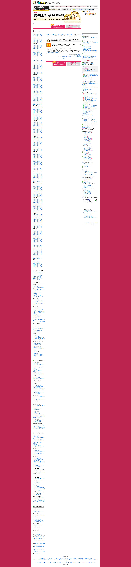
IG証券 (35, 510)
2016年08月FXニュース (37, 188)
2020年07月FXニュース (37, 128)
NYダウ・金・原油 (95, 6)
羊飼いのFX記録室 (87, 48)
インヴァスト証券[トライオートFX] (91, 75)
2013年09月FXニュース (37, 233)
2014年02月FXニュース (37, 226)
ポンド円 (75, 6)
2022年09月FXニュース (37, 94)
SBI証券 (35, 294)
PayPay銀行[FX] (37, 331)
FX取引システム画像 (95, 8)
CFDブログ (66, 10)
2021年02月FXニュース (37, 118)
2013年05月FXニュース (37, 238)
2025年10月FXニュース (37, 47)
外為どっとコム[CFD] (88, 97)
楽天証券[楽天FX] (37, 344)
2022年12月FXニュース (37, 91)
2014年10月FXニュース (37, 217)
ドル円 (57, 6)
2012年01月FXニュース (37, 258)
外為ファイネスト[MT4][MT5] (90, 100)
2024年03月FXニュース (37, 71)
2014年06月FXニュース (37, 221)
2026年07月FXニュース (37, 35)
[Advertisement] (82, 3)
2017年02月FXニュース (37, 180)
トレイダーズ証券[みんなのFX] (89, 70)
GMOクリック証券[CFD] (88, 111)
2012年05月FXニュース (37, 253)
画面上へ (79, 54)
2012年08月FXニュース (37, 250)
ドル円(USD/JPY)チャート (39, 536)
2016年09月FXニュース (37, 187)
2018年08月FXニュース (37, 157)
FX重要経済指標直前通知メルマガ (90, 217)
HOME (47, 34)
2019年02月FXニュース (37, 149)
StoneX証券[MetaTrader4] (38, 392)
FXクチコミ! (85, 562)
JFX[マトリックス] (87, 85)
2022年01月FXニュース (37, 104)
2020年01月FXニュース (37, 135)
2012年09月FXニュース (37, 248)
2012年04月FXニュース (37, 254)
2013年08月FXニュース (37, 234)
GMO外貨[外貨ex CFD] (87, 114)
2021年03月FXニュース (37, 117)
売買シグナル (86, 122)
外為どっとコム (87, 76)
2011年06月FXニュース (37, 267)
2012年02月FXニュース (37, 257)
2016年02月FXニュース (37, 195)
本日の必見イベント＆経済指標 (89, 56)
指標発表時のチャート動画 (39, 551)
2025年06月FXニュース (37, 52)
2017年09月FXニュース (37, 171)
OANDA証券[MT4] (87, 171)
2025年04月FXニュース (37, 54)
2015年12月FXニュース (37, 199)
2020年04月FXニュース (37, 131)
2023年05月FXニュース (37, 84)
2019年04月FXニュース (37, 146)
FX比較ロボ (80, 10)
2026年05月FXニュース (37, 38)
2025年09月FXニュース (37, 48)
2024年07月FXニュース (37, 66)
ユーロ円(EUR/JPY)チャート (39, 543)
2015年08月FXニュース (37, 203)
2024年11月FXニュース (37, 61)
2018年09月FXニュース (37, 156)
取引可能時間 (58, 8)
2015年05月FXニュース (37, 207)
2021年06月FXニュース (37, 113)
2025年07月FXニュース (37, 51)
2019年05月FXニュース (37, 145)
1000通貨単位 (68, 8)
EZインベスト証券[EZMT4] (89, 175)
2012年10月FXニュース (37, 247)
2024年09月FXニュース (37, 64)
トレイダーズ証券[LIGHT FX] (90, 93)
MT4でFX (73, 8)
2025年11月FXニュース (37, 46)
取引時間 (85, 120)
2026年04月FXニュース (37, 39)
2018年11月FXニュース (37, 154)
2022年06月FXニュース (37, 98)
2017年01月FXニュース (37, 181)
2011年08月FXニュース (37, 265)
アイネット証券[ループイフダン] (90, 108)
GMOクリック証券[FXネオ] (39, 311)
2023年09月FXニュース (37, 79)
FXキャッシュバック (85, 10)
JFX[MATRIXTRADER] (38, 309)
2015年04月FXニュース (37, 208)
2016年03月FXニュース (37, 194)
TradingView (84, 224)
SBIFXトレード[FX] (88, 99)
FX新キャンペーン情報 (37, 275)
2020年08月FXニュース (37, 126)
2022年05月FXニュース (37, 99)
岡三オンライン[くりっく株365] (90, 105)
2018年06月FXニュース (37, 160)
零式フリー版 (86, 42)
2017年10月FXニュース (37, 170)
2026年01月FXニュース (37, 42)
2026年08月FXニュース (37, 34)
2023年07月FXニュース (37, 81)
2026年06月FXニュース (37, 36)
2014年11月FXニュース (37, 215)
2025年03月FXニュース (37, 55)
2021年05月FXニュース (37, 115)
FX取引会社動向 (51, 10)
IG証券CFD (36, 353)
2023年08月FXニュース (37, 80)
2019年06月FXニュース (37, 144)
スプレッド (50, 8)
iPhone (92, 120)
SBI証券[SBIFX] (53, 44)
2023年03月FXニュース (37, 86)
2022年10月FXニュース (37, 93)
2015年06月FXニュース (37, 206)
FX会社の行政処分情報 (37, 278)
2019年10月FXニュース (37, 140)
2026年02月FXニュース (37, 41)
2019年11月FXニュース (37, 138)
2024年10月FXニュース (37, 63)
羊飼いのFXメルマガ (87, 55)
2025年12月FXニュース (37, 45)
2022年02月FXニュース (37, 103)
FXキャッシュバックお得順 (87, 63)
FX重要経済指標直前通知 (88, 57)
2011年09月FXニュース (37, 264)
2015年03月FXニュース (37, 209)
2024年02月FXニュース (37, 72)
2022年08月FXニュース (37, 96)
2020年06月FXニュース (37, 129)
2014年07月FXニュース (37, 220)
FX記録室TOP (52, 6)
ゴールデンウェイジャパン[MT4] (90, 172)
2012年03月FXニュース (37, 255)
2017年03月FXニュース (37, 178)
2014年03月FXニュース (37, 225)
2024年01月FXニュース (37, 73)
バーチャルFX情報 (36, 279)
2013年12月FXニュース (37, 230)
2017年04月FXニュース (37, 177)
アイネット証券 (87, 141)
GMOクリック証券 (87, 132)
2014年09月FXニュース (37, 218)
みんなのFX (86, 140)
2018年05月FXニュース (37, 161)
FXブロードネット (37, 295)
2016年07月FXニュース (37, 189)
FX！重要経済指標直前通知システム (90, 50)
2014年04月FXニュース (37, 223)
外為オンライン (37, 300)
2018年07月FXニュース (37, 158)
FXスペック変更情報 (37, 276)
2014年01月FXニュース (37, 227)
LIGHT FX (85, 136)
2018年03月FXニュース (37, 163)
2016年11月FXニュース (37, 185)
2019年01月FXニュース (37, 150)
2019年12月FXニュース (37, 137)
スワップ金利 (54, 8)
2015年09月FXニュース (37, 202)
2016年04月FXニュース (37, 193)
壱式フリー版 (86, 43)
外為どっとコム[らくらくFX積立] (90, 98)
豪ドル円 (79, 6)
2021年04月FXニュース (37, 116)
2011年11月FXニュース (37, 262)
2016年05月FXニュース (37, 192)
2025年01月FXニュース (37, 58)
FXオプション (80, 8)
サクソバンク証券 (37, 308)
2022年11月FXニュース (37, 92)
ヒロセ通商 (86, 194)
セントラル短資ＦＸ (38, 316)
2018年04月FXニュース (37, 162)
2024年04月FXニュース (37, 69)
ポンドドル (66, 6)
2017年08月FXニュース (37, 173)
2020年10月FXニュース (37, 124)
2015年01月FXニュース (37, 212)
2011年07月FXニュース (37, 266)
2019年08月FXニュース (37, 142)
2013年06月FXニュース (37, 237)
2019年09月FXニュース (37, 141)
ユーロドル (61, 6)
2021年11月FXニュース (37, 108)
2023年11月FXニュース (37, 77)
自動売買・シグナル (86, 8)
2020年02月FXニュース (37, 133)
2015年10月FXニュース (37, 201)
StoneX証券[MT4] (37, 314)
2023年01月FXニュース (37, 88)
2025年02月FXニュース (37, 56)
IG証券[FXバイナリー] (88, 186)
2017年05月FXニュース (37, 176)
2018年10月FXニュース (37, 155)
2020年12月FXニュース (37, 122)
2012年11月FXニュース (37, 246)
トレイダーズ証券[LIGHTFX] (39, 321)
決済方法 (85, 119)
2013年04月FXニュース (37, 239)
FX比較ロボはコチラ (86, 127)
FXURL (76, 54)
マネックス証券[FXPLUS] (39, 337)
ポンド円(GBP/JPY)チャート (39, 545)
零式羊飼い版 (95, 42)
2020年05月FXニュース (37, 130)
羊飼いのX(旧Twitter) (88, 210)
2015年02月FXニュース (37, 210)
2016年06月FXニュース (37, 190)
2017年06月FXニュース (37, 175)
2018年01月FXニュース (37, 165)
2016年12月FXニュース (37, 183)
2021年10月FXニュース (37, 109)
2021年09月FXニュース (37, 110)
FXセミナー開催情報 (37, 277)
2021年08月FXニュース (37, 111)
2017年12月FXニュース (37, 168)
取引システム (93, 122)
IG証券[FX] (36, 286)
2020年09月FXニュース (37, 125)
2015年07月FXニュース (37, 205)
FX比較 (59, 10)
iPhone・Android (63, 8)
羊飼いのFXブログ (91, 10)
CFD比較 (62, 10)
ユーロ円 (70, 6)
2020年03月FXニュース (37, 132)
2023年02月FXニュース (37, 87)
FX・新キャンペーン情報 (64, 34)
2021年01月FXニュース (37, 119)
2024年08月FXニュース (37, 65)
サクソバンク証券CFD (38, 354)
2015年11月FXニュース (37, 200)
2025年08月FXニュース (37, 49)
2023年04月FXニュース (37, 85)
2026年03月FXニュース (37, 40)
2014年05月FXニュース (37, 222)
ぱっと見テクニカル (75, 10)
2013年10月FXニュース (37, 232)
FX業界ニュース (57, 16)
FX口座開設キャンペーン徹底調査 (90, 52)
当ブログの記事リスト (38, 534)
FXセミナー (56, 10)
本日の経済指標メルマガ (89, 216)
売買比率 (90, 8)
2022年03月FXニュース (37, 101)
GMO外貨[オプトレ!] (38, 347)
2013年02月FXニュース (37, 241)
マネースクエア (37, 336)
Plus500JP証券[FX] (87, 89)
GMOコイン (85, 112)
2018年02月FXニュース (37, 164)
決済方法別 (76, 8)
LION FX (85, 137)
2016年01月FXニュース (37, 196)
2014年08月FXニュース (37, 219)
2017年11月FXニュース (37, 169)
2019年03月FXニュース (37, 148)
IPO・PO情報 (70, 10)
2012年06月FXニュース (37, 252)
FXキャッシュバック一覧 (88, 115)
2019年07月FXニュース (37, 143)
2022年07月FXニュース (37, 97)
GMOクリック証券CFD (38, 355)
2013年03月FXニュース (37, 240)
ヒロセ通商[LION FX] (38, 330)
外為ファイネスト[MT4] (88, 174)
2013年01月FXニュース (37, 242)
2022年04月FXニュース (37, 100)
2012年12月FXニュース (37, 245)
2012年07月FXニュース (37, 251)
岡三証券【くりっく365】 (39, 296)
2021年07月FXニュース (37, 112)
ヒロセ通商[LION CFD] (87, 110)
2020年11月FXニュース (37, 123)
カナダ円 (83, 6)
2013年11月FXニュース (37, 231)
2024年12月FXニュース (37, 60)
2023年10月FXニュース (37, 78)
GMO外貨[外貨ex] (37, 310)
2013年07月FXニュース (37, 235)
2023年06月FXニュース (37, 83)
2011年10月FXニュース (37, 263)
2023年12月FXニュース (37, 76)
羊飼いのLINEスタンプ (88, 213)
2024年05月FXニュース (37, 68)
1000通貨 (93, 119)
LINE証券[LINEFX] (37, 343)
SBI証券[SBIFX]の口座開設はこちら (54, 52)
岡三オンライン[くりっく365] (90, 106)
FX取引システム (37, 553)
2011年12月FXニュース (37, 260)
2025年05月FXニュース (37, 53)
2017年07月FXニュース (37, 174)
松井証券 (35, 335)
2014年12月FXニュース (37, 214)
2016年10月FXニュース (37, 186)
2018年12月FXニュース (37, 153)
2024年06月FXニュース (37, 67)
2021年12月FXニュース (37, 106)
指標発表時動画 (89, 6)
